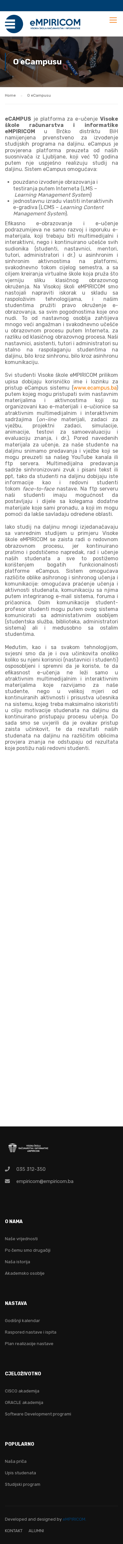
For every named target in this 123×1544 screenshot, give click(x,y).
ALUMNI (36, 1530)
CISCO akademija (22, 1390)
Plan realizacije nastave (29, 1343)
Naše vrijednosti (21, 1238)
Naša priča (16, 1461)
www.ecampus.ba (94, 388)
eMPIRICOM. (74, 1519)
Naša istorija (17, 1261)
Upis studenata (20, 1472)
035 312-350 (31, 1169)
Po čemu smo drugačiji (28, 1250)
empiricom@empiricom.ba (44, 1181)
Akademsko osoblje (25, 1273)
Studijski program (22, 1484)
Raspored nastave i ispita (30, 1332)
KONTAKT (14, 1530)
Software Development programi (38, 1413)
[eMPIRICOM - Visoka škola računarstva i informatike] (43, 25)
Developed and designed (31, 1519)
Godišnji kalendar (22, 1320)
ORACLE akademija (24, 1402)
